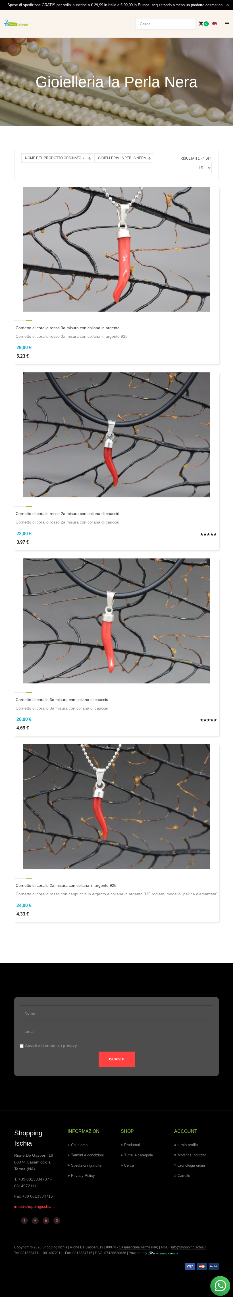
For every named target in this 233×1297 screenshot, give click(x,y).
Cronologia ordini (191, 1165)
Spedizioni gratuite (86, 1165)
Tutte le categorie (138, 1155)
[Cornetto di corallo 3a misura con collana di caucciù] (116, 620)
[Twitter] (35, 1220)
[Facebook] (24, 1220)
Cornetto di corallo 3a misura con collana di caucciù (62, 699)
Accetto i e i (51, 1045)
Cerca (129, 1165)
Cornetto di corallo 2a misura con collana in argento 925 (66, 885)
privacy (70, 1045)
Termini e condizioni (87, 1155)
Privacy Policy (83, 1175)
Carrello (184, 1175)
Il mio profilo (188, 1145)
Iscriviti (116, 1059)
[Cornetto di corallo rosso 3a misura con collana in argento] (116, 249)
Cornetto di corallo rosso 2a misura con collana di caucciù (67, 513)
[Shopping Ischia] (16, 23)
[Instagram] (56, 1220)
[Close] (227, 5)
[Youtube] (46, 1220)
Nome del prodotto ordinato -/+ (55, 158)
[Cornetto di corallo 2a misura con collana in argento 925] (116, 806)
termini (50, 1045)
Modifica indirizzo (192, 1155)
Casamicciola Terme (134, 1247)
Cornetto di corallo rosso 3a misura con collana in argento (68, 328)
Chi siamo (79, 1145)
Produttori (132, 1145)
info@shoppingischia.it (34, 1206)
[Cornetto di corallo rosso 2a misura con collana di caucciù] (116, 434)
